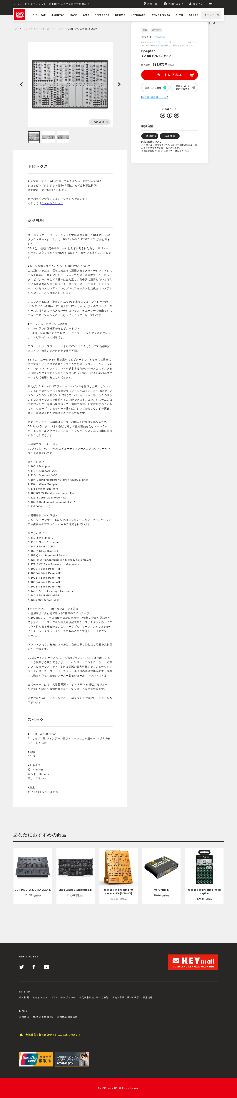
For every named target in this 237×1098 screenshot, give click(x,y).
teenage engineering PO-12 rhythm (204, 891)
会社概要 (24, 997)
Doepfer (160, 36)
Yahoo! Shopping (43, 1016)
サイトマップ (40, 997)
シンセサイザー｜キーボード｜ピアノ (44, 29)
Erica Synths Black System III (75, 889)
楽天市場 (24, 1016)
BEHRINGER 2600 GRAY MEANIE (33, 889)
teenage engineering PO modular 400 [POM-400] (118, 891)
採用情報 (148, 997)
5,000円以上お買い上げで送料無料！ (39, 4)
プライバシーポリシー (63, 997)
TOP (15, 29)
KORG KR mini (161, 889)
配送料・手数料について (154, 97)
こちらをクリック (52, 203)
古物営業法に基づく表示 (125, 997)
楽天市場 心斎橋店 (67, 1016)
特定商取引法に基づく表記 (94, 997)
